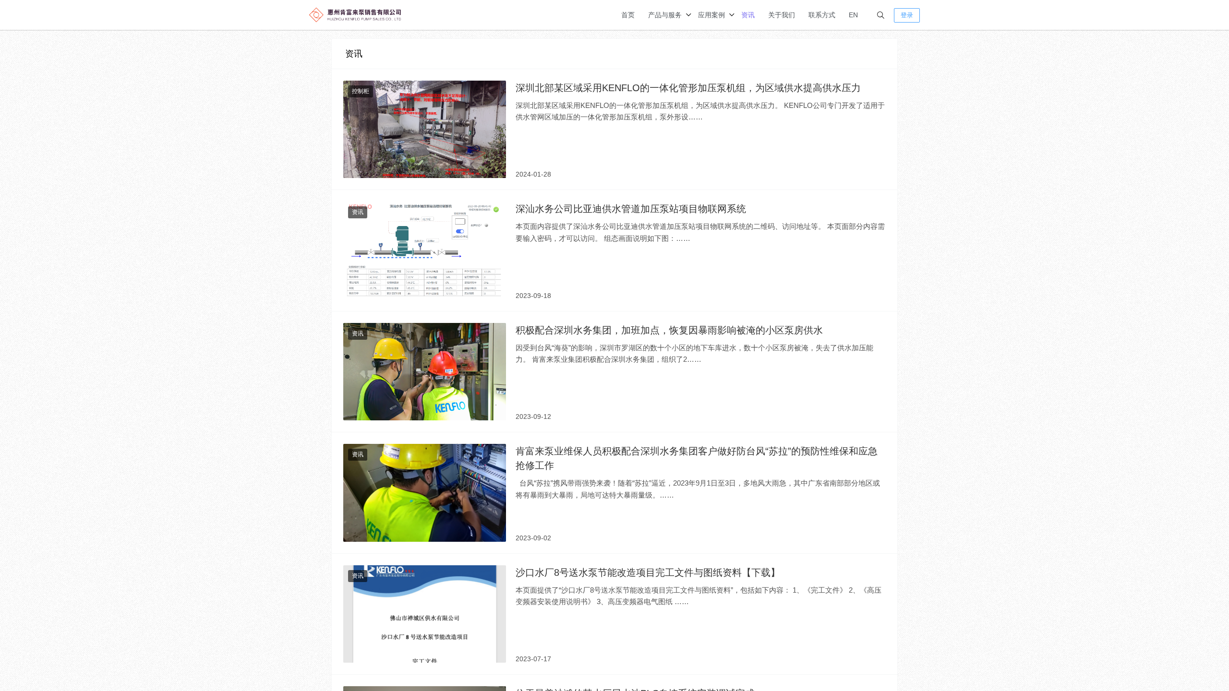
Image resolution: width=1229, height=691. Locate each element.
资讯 (748, 15)
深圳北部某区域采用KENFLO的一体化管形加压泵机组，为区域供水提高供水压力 (688, 88)
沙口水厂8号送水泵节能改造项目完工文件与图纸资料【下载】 (648, 572)
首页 (628, 15)
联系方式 (821, 15)
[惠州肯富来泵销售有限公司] (355, 14)
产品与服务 (665, 15)
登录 (907, 15)
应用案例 (711, 15)
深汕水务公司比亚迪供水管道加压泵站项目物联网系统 (631, 208)
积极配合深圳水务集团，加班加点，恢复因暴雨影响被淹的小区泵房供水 (669, 330)
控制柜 (360, 91)
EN (853, 15)
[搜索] (880, 15)
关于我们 (781, 15)
